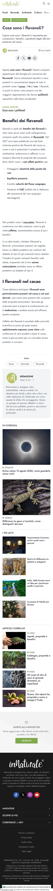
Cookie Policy (26, 842)
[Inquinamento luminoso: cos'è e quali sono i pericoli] (14, 545)
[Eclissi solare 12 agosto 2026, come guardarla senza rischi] (26, 447)
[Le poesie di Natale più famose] (14, 609)
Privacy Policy (26, 837)
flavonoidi (39, 137)
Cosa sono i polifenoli (13, 110)
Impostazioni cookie (26, 846)
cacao (22, 86)
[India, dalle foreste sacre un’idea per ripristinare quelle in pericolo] (14, 588)
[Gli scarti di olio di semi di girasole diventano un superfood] (14, 679)
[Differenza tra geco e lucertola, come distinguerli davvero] (26, 497)
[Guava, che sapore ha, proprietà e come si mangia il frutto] (14, 698)
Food (5, 12)
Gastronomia (19, 20)
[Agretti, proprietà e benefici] (14, 640)
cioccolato (28, 222)
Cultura (38, 12)
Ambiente (27, 12)
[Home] (11, 3)
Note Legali (26, 851)
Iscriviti (26, 740)
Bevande (14, 12)
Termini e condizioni (26, 833)
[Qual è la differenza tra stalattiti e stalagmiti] (14, 566)
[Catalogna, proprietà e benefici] (14, 660)
